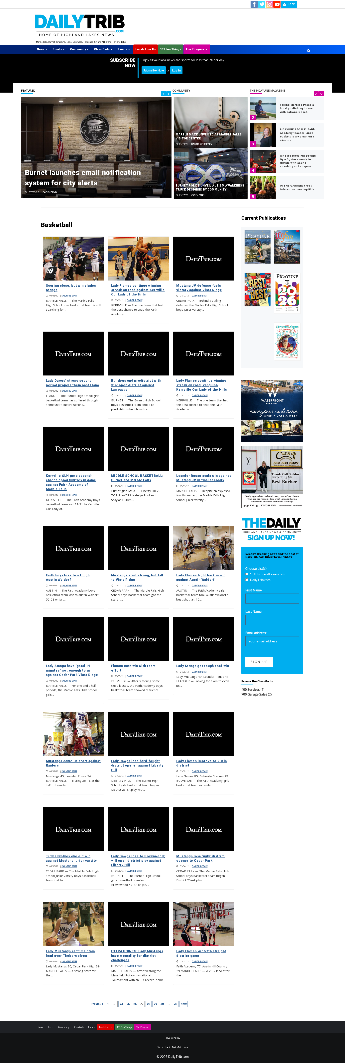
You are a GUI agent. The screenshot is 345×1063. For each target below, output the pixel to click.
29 (155, 1004)
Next (183, 1004)
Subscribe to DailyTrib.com (172, 1047)
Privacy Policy (172, 1037)
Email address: (256, 633)
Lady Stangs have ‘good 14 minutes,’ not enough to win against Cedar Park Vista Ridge (72, 670)
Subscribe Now (153, 70)
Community (78, 49)
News (40, 49)
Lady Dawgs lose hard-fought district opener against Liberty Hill (137, 765)
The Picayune (194, 49)
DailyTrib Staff (69, 295)
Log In (176, 70)
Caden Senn (50, 192)
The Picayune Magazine (267, 90)
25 (128, 1004)
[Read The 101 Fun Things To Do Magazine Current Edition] (287, 247)
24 (121, 1004)
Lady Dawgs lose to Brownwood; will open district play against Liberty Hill (138, 860)
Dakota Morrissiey (201, 144)
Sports (57, 49)
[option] (96, 147)
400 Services (250, 689)
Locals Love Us (145, 49)
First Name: (253, 590)
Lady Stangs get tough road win (202, 666)
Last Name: (253, 611)
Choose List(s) (256, 568)
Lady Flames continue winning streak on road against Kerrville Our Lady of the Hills (138, 290)
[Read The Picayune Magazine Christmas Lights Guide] (287, 341)
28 (148, 1004)
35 (175, 1004)
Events (122, 49)
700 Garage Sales (254, 694)
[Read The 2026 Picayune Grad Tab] (287, 293)
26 (135, 1004)
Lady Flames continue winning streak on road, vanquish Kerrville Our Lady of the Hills (201, 385)
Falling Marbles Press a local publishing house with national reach (297, 108)
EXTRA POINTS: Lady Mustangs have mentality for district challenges (137, 955)
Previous (97, 1004)
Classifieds (102, 49)
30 (162, 1004)
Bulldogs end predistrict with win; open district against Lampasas (136, 385)
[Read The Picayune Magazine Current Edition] (257, 247)
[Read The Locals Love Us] (257, 289)
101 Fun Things (170, 49)
